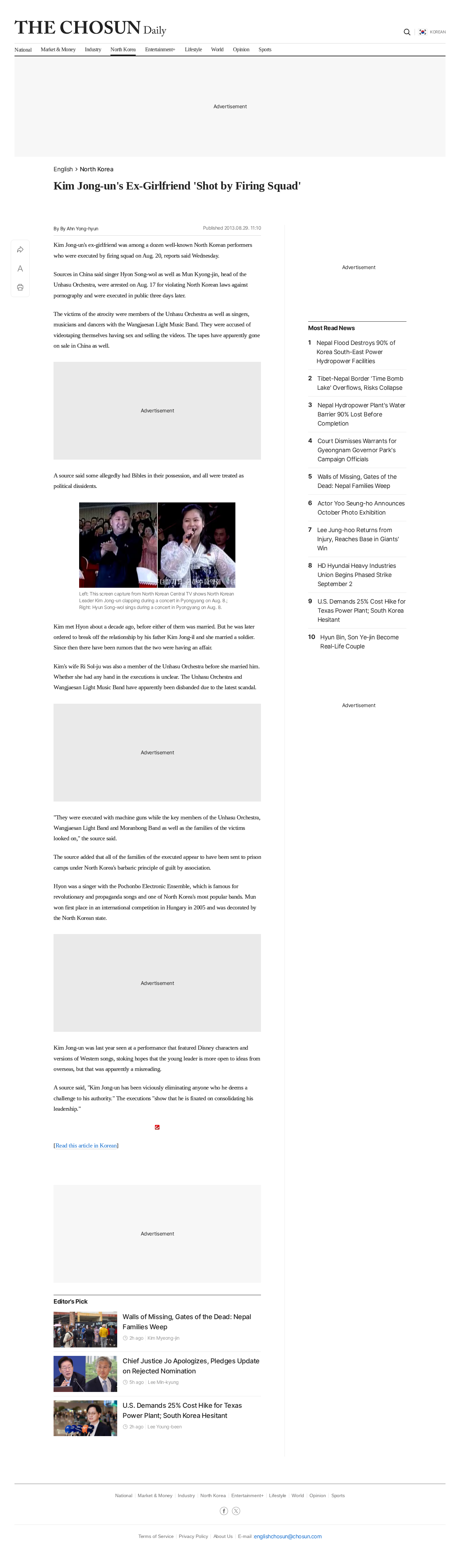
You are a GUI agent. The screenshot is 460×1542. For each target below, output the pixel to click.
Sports (338, 1495)
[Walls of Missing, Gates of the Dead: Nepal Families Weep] (85, 1329)
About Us (223, 1536)
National (123, 1495)
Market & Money (155, 1495)
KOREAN (438, 31)
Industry (186, 1495)
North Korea (96, 169)
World (298, 1495)
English (63, 169)
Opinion (317, 1495)
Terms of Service (156, 1536)
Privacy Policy (193, 1536)
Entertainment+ (247, 1495)
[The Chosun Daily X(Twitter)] (236, 1511)
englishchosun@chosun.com (288, 1536)
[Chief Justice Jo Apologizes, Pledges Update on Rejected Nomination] (85, 1374)
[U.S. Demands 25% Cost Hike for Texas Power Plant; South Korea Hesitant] (85, 1418)
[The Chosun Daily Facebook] (226, 1511)
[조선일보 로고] (90, 28)
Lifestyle (277, 1495)
